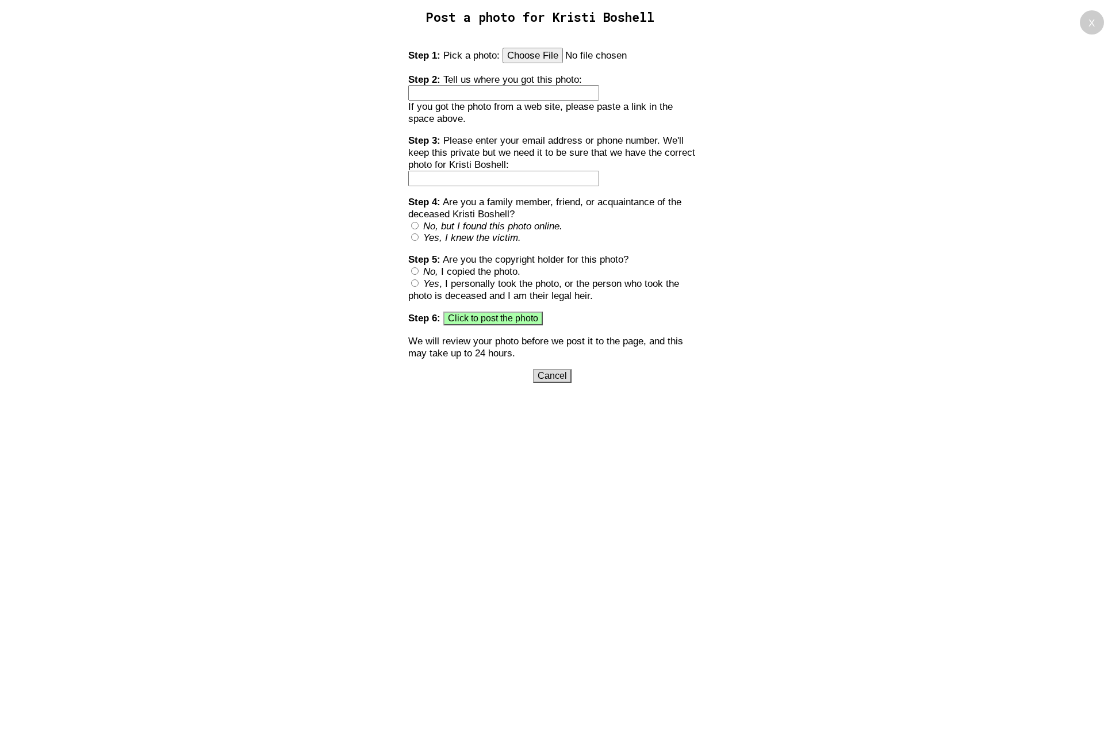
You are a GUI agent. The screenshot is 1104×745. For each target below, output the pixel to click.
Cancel (552, 376)
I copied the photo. (471, 271)
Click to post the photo (493, 318)
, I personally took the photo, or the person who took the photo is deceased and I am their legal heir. (543, 289)
